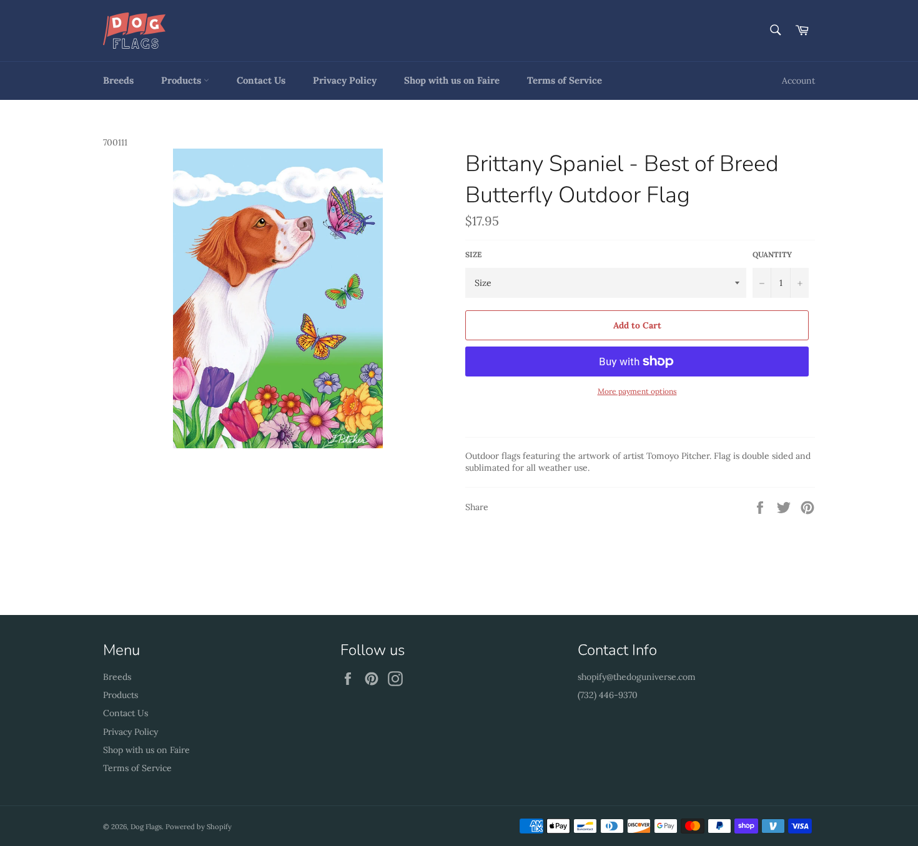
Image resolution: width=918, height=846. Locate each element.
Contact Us (261, 80)
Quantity (772, 254)
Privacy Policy (345, 80)
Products (182, 80)
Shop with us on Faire (452, 80)
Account (798, 80)
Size (473, 254)
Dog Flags (146, 826)
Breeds (118, 80)
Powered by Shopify (198, 826)
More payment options (637, 391)
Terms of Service (564, 80)
